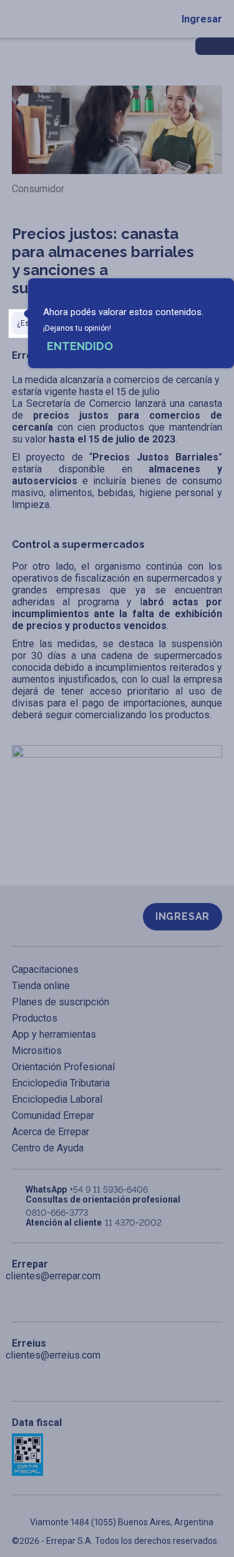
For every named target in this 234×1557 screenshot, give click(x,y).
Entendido (80, 346)
